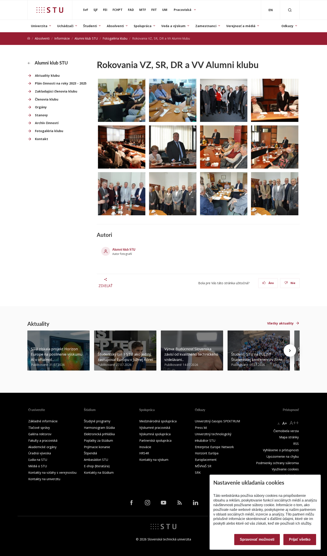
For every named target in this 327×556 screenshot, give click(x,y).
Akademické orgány (42, 447)
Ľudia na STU (37, 459)
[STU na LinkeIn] (195, 502)
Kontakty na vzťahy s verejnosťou (52, 472)
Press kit (201, 427)
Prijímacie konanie (97, 447)
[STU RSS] (179, 502)
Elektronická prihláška (99, 434)
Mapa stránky (289, 437)
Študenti (90, 26)
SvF (85, 10)
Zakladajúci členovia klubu (56, 91)
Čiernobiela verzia (286, 431)
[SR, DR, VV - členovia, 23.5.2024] (121, 193)
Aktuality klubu (47, 75)
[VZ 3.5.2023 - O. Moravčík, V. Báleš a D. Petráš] (274, 147)
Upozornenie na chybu (282, 456)
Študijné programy (97, 421)
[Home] (28, 38)
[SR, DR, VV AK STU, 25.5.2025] (172, 193)
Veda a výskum (173, 26)
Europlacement (206, 459)
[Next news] (290, 350)
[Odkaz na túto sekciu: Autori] (114, 235)
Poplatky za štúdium (98, 440)
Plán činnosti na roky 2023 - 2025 (61, 83)
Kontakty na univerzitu (44, 479)
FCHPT (118, 10)
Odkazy (287, 26)
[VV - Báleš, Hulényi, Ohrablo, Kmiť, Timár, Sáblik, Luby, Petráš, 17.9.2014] (121, 100)
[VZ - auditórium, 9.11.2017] (121, 147)
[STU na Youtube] (163, 502)
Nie (292, 283)
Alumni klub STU (86, 38)
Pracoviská (183, 10)
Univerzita (39, 26)
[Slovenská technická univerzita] (49, 10)
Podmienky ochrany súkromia (277, 463)
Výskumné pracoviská (154, 427)
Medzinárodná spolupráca (158, 421)
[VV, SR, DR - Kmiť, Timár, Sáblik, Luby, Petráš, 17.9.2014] (172, 100)
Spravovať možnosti (257, 539)
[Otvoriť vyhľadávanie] (290, 10)
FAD (131, 10)
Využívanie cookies (285, 469)
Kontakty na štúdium (99, 472)
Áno (271, 283)
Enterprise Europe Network (214, 447)
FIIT (154, 10)
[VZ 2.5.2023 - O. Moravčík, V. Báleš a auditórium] (223, 147)
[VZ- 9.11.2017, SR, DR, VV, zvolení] (223, 100)
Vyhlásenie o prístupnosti (281, 450)
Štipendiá (90, 453)
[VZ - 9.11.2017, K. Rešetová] (274, 100)
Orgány (41, 107)
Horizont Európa (206, 453)
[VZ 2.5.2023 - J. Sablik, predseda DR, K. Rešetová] (172, 147)
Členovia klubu (46, 99)
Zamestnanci (205, 26)
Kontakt (41, 139)
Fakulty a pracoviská (42, 440)
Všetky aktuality (280, 323)
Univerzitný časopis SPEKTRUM (217, 421)
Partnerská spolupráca (155, 440)
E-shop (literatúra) (97, 466)
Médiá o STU (37, 466)
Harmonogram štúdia (99, 427)
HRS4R (144, 453)
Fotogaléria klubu (115, 38)
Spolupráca (142, 26)
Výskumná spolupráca (155, 434)
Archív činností (47, 123)
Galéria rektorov (39, 434)
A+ (284, 423)
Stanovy (41, 115)
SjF (95, 10)
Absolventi (115, 26)
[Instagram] (147, 502)
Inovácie (145, 447)
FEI (105, 10)
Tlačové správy (39, 427)
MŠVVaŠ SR (203, 466)
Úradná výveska (39, 453)
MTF (142, 10)
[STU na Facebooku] (131, 502)
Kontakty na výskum (153, 459)
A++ (294, 422)
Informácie (62, 38)
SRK (198, 472)
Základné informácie (43, 421)
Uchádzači (65, 26)
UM (164, 10)
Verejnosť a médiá (240, 26)
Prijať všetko (300, 539)
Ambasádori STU (96, 459)
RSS (296, 443)
